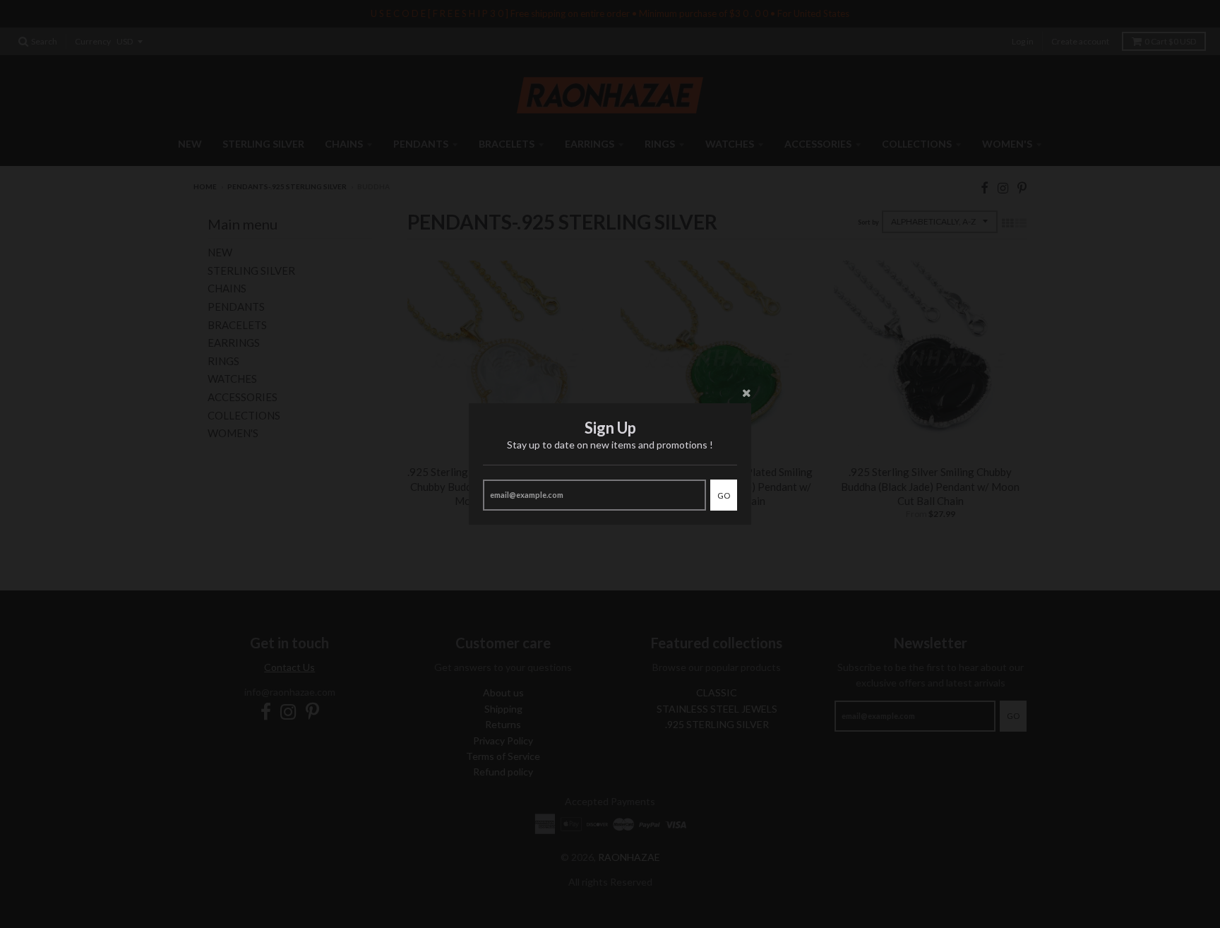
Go (723, 495)
